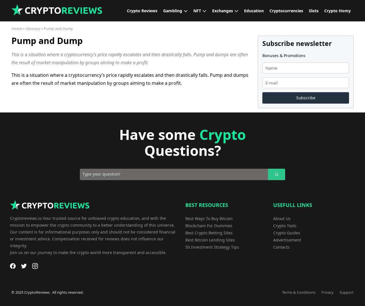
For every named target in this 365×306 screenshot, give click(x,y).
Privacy (327, 292)
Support (347, 292)
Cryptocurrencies (286, 10)
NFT (197, 10)
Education (254, 10)
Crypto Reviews (142, 10)
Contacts (281, 247)
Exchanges (222, 10)
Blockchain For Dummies (208, 225)
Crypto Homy (337, 10)
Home (16, 28)
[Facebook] (13, 266)
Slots (314, 10)
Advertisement (287, 240)
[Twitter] (24, 266)
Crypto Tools (285, 225)
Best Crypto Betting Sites (209, 232)
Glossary (33, 28)
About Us (282, 218)
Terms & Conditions (298, 292)
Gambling (172, 10)
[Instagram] (35, 266)
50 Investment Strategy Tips (212, 247)
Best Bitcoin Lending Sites (210, 240)
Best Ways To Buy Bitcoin (209, 218)
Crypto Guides (286, 232)
